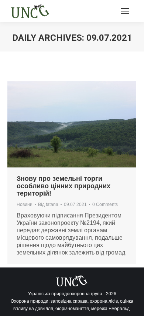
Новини (24, 204)
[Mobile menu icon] (125, 11)
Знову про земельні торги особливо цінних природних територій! (63, 186)
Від (48, 204)
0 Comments (105, 204)
